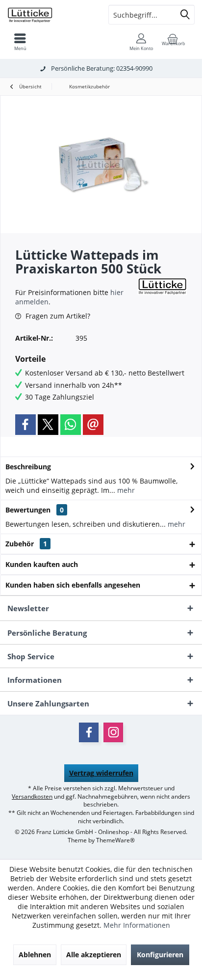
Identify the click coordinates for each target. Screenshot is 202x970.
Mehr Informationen (136, 925)
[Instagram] (113, 732)
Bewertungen (27, 509)
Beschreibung (28, 466)
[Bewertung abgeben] (75, 281)
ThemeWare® (115, 840)
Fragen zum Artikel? (57, 316)
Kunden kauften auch (41, 564)
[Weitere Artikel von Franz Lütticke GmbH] (162, 286)
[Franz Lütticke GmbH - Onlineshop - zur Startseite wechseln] (50, 15)
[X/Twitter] (48, 424)
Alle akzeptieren (93, 954)
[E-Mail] (93, 424)
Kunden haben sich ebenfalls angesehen (72, 585)
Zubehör (26, 543)
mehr (125, 490)
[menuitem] (20, 42)
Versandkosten (32, 796)
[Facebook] (25, 424)
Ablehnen (35, 954)
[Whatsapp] (70, 424)
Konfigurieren (160, 954)
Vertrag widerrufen (101, 773)
